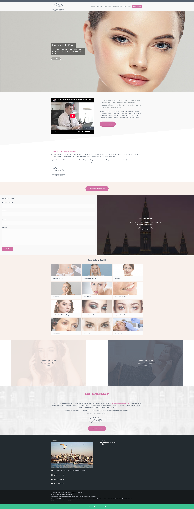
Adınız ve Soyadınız (7, 202)
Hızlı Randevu (56, 58)
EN (140, 1)
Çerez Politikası (61, 502)
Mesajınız (4, 227)
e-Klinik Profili (70, 500)
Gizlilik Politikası (54, 502)
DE (142, 1)
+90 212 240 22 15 (59, 475)
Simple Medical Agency (61, 500)
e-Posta (4, 210)
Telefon (4, 219)
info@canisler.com (59, 483)
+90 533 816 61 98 (59, 479)
